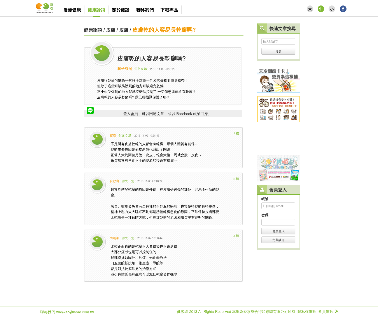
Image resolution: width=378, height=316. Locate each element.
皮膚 (110, 29)
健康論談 (93, 29)
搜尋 (278, 51)
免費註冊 (278, 240)
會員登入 (278, 231)
